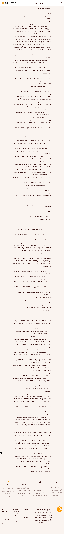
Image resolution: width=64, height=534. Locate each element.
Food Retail (26, 515)
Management (25, 1)
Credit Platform (55, 1)
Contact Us (4, 523)
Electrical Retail (27, 513)
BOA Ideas (37, 531)
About (20, 1)
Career (36, 3)
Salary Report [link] (16, 517)
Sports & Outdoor (26, 518)
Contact (41, 3)
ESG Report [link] (15, 515)
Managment (4, 511)
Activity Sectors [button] (33, 1)
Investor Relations (42, 1)
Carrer (3, 521)
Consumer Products (26, 510)
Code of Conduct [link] (15, 520)
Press (49, 1)
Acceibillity (15, 509)
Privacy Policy (16, 511)
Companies (15, 513)
